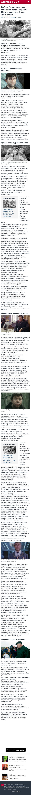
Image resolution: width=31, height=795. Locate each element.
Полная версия (15, 791)
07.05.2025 (4, 17)
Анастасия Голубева (16, 17)
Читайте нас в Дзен (15, 750)
